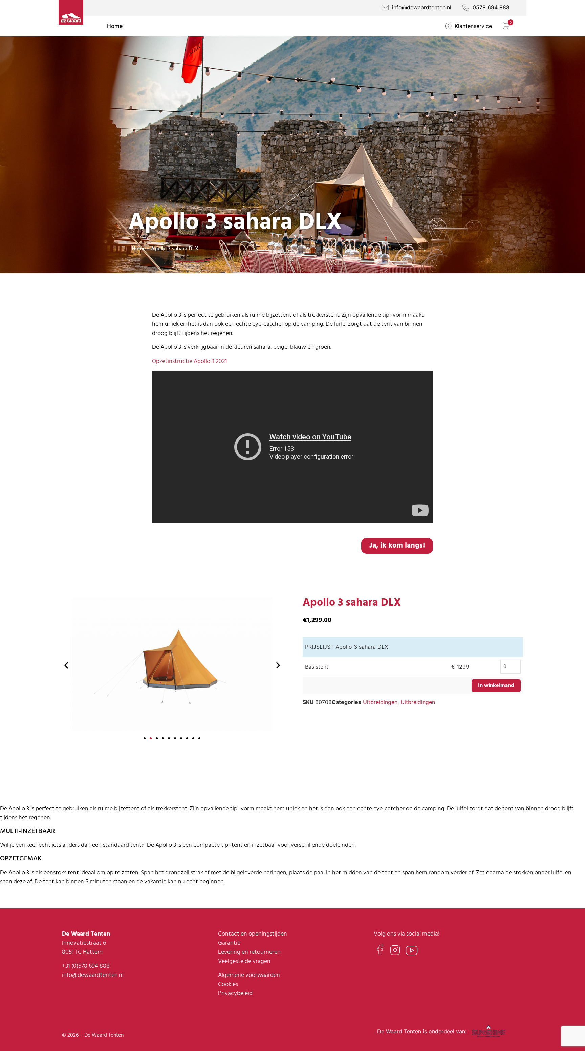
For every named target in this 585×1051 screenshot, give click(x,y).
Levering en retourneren (249, 952)
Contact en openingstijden (252, 934)
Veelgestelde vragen (244, 961)
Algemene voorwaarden (249, 975)
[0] (507, 28)
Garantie (229, 943)
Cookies (228, 984)
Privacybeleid (235, 994)
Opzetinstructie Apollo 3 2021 (189, 361)
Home (115, 26)
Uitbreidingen (380, 702)
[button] (66, 665)
